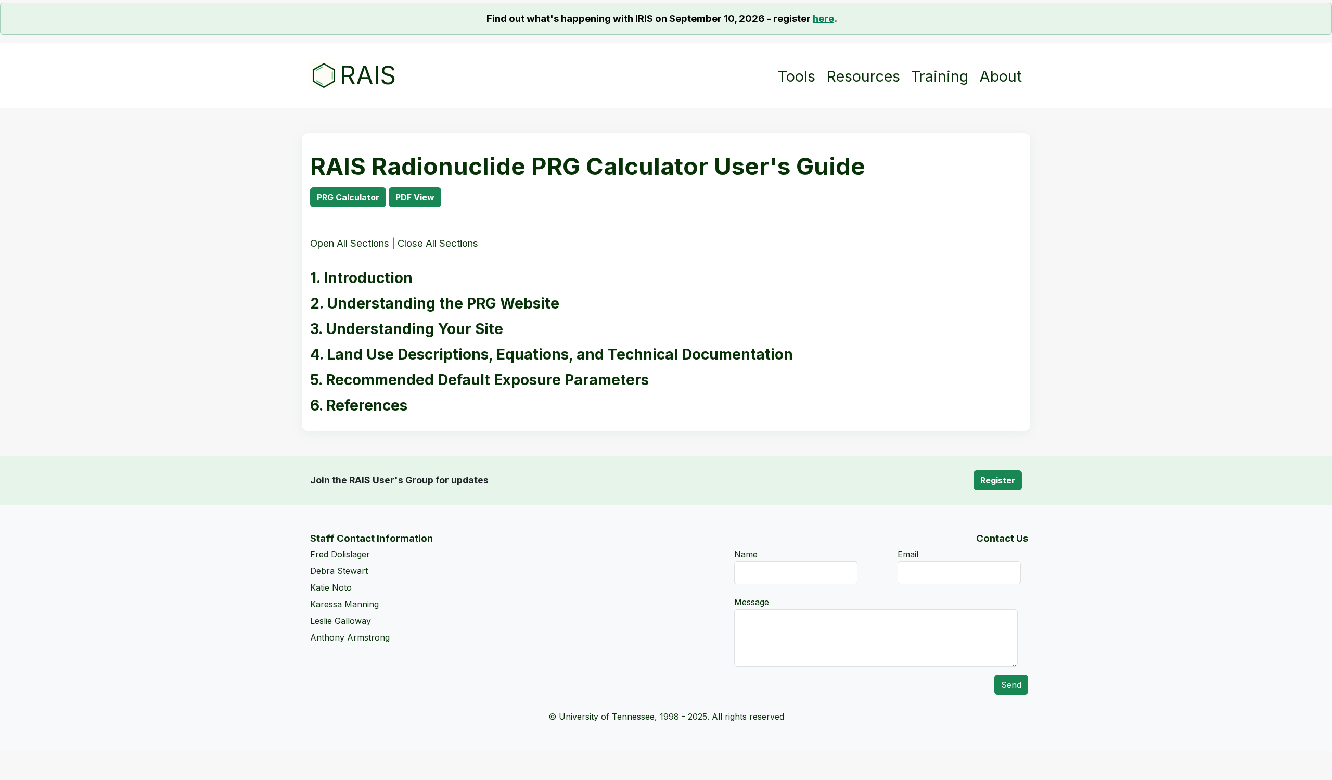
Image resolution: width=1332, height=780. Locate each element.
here (823, 18)
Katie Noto (331, 587)
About (1000, 76)
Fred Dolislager (340, 554)
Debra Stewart (339, 571)
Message (751, 602)
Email (908, 554)
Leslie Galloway (340, 621)
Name (746, 554)
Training (939, 76)
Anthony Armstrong (350, 637)
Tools (796, 75)
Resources (863, 75)
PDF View (414, 197)
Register (997, 480)
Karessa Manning (344, 604)
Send (1011, 685)
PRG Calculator (348, 197)
